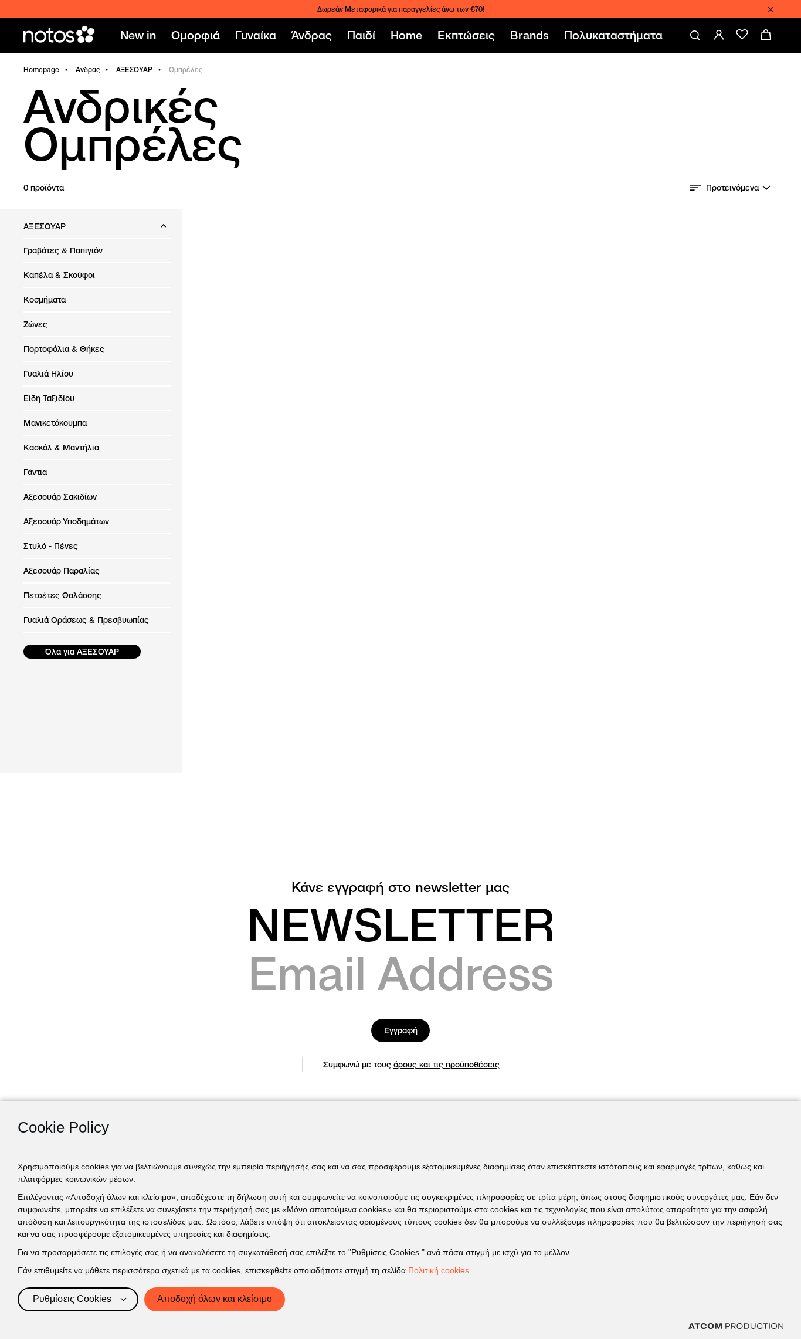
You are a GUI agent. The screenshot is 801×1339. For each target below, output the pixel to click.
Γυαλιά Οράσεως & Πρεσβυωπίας (86, 620)
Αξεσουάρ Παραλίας (61, 570)
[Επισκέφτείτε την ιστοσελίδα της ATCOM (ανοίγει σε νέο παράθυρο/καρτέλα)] (735, 1326)
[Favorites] (742, 35)
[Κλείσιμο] (770, 9)
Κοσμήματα (44, 299)
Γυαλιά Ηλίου (48, 373)
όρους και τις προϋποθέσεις (446, 1064)
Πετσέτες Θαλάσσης (62, 595)
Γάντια (35, 472)
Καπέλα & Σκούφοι (59, 275)
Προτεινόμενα (732, 187)
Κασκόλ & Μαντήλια (61, 447)
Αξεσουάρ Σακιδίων (60, 496)
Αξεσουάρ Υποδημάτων (66, 521)
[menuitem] (140, 35)
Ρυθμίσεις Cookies (72, 1299)
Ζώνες (35, 324)
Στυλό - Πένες (50, 546)
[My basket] (766, 35)
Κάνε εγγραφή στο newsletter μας (400, 887)
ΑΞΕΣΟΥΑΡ (134, 69)
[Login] (719, 35)
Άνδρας (88, 69)
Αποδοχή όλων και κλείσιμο (214, 1299)
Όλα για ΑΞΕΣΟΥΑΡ (82, 651)
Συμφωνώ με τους (411, 1064)
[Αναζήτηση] (695, 36)
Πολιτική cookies (438, 1270)
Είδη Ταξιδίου (48, 398)
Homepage (41, 69)
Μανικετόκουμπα (55, 423)
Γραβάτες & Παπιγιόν (63, 250)
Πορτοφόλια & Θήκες (63, 349)
